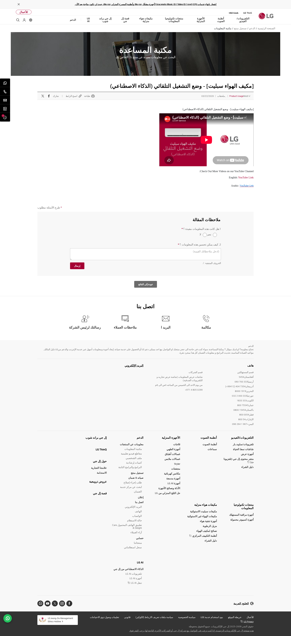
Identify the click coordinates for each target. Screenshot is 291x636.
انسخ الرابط (71, 96)
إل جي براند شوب (96, 437)
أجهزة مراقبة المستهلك (241, 514)
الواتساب (137, 515)
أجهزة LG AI (174, 483)
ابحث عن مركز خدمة (131, 487)
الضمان (138, 491)
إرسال (77, 265)
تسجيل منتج (137, 472)
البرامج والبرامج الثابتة (130, 467)
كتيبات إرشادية (134, 462)
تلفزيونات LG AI (133, 573)
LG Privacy (249, 621)
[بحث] (18, 20)
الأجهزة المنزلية (171, 437)
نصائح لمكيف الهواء (206, 530)
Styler (177, 463)
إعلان (140, 497)
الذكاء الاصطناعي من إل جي (128, 569)
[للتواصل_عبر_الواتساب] (7, 618)
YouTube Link (246, 177)
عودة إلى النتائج (145, 284)
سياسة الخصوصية (187, 617)
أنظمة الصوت (209, 437)
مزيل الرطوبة (210, 526)
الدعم (140, 437)
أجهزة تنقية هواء (208, 521)
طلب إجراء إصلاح (133, 482)
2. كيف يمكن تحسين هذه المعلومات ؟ (199, 244)
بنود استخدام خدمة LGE (212, 617)
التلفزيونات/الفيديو (242, 437)
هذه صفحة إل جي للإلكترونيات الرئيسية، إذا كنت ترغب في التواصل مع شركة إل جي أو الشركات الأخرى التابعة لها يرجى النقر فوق (191, 630)
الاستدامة (102, 472)
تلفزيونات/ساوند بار (243, 444)
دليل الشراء (247, 467)
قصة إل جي (100, 493)
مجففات (175, 468)
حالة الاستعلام (134, 520)
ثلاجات (176, 444)
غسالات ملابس (172, 458)
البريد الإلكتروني (134, 365)
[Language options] (31, 20)
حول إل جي (100, 461)
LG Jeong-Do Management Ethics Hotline (60, 620)
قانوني (127, 617)
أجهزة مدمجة (173, 478)
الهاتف (138, 511)
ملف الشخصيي (134, 458)
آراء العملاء (136, 532)
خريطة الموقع (234, 617)
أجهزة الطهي (173, 449)
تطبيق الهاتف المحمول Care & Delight (127, 526)
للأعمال (23, 12)
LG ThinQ (101, 449)
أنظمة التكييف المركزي (204, 535)
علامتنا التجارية (99, 467)
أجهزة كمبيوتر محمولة (242, 519)
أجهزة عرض (247, 454)
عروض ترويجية (98, 481)
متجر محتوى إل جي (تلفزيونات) (239, 460)
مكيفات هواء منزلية (205, 504)
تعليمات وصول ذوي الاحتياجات (104, 617)
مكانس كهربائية (172, 473)
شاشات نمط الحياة (243, 449)
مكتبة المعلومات (133, 449)
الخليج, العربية (241, 603)
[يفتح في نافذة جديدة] (69, 603)
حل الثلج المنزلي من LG (167, 493)
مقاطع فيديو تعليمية (131, 453)
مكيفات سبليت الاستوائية (203, 511)
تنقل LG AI (136, 582)
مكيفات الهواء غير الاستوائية (202, 516)
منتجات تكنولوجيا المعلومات (244, 506)
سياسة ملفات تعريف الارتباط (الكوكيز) (154, 617)
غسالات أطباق (172, 454)
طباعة (87, 96)
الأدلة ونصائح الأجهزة (169, 488)
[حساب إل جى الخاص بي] (24, 20)
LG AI (140, 562)
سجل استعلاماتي (133, 547)
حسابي (139, 538)
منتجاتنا (138, 542)
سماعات (212, 449)
